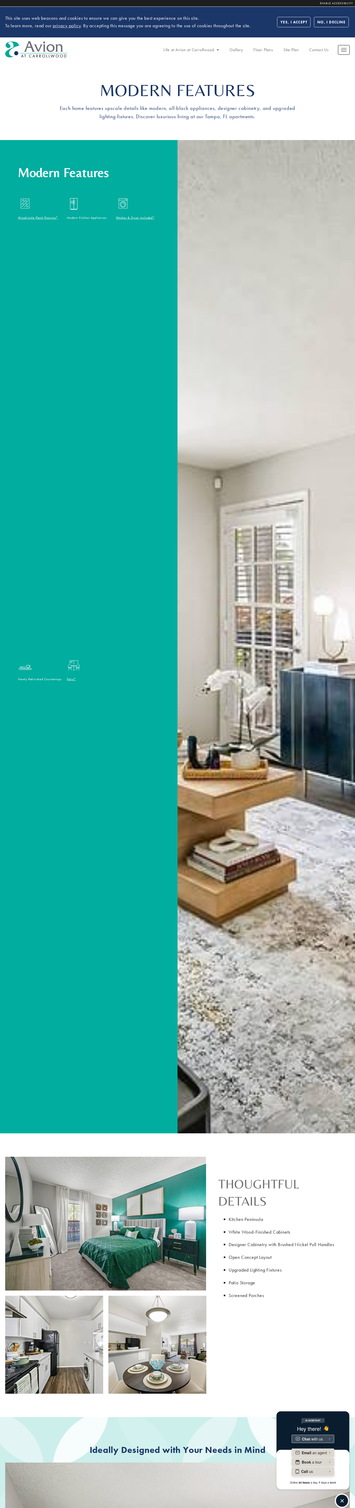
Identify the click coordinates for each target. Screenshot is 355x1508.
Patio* (71, 679)
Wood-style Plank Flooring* (38, 218)
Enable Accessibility (336, 3)
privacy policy (67, 26)
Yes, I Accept (293, 22)
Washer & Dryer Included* (135, 218)
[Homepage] (36, 44)
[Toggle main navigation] (344, 50)
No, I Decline (331, 22)
